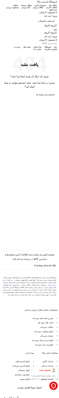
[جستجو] (5, 21)
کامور (49, 285)
